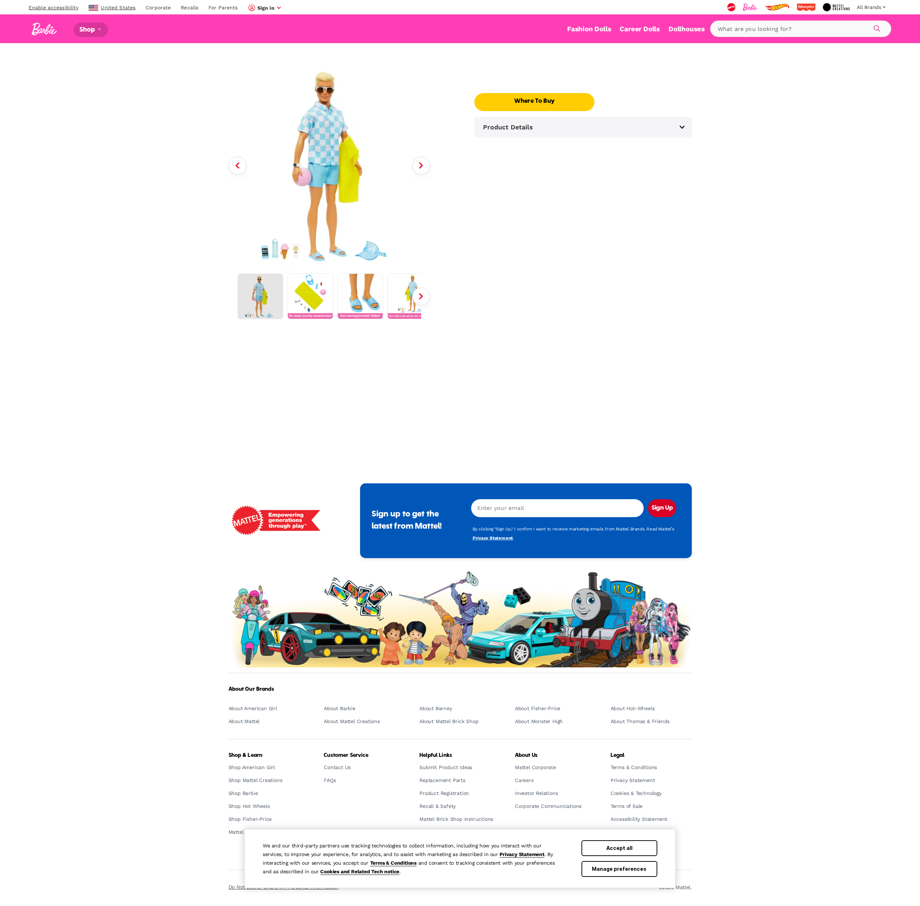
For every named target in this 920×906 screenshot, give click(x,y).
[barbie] (751, 7)
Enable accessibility (53, 7)
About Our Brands (251, 689)
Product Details (508, 127)
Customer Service (346, 755)
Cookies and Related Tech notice (359, 871)
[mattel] (732, 7)
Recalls (189, 7)
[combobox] (800, 28)
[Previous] (238, 166)
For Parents (223, 7)
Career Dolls (640, 29)
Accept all (619, 848)
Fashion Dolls (589, 29)
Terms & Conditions (393, 863)
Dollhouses (686, 29)
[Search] (876, 27)
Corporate (158, 7)
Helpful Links (435, 755)
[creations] (837, 7)
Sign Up (662, 508)
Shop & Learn (246, 755)
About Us (526, 755)
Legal (618, 755)
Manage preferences (619, 869)
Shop (88, 30)
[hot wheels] (778, 7)
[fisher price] (807, 7)
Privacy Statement (522, 854)
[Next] (421, 166)
